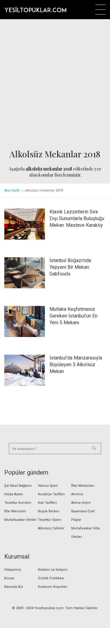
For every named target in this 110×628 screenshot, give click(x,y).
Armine (77, 494)
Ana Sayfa (12, 190)
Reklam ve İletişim (53, 570)
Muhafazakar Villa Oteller (85, 532)
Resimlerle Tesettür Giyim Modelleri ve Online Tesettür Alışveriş (35, 9)
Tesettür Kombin (17, 503)
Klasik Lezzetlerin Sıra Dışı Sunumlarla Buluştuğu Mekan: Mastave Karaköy (77, 218)
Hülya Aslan (13, 494)
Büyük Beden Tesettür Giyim (49, 515)
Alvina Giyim (81, 503)
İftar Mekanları (82, 486)
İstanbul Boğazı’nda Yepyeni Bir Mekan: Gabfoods (70, 267)
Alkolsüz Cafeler (51, 528)
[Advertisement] (55, 84)
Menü (100, 10)
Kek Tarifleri (47, 503)
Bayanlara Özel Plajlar (83, 515)
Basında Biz (13, 587)
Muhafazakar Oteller (20, 520)
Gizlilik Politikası (51, 578)
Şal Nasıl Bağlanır (18, 486)
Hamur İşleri (48, 486)
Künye (9, 578)
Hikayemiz (12, 570)
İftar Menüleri (15, 511)
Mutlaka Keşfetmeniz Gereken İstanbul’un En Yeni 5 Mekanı (73, 315)
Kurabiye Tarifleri (51, 494)
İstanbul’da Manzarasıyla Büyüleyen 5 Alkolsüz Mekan (76, 364)
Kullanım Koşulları (52, 587)
